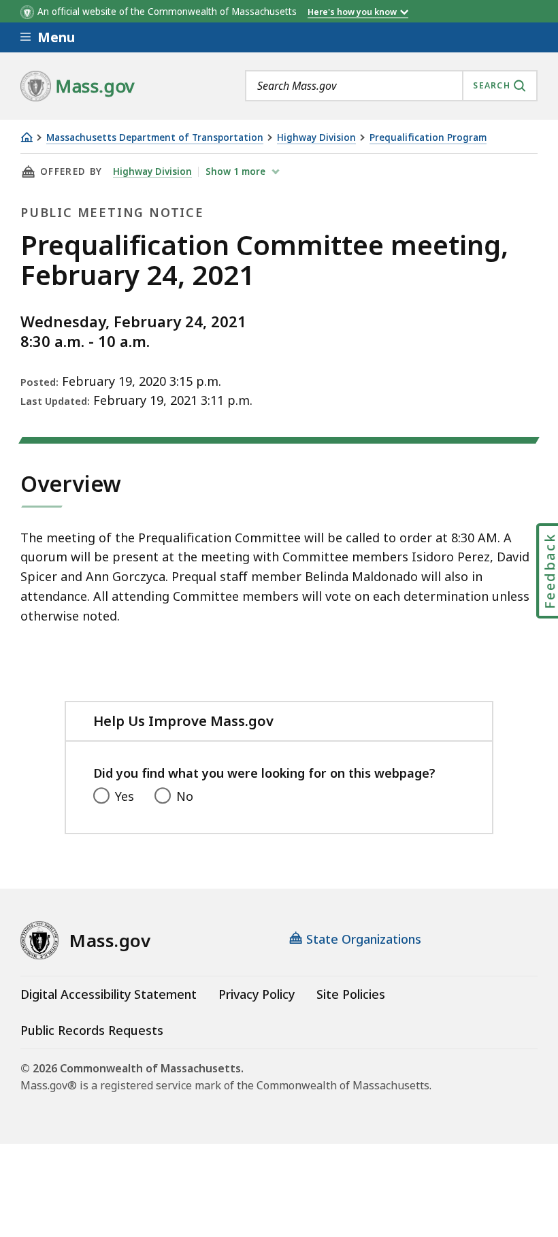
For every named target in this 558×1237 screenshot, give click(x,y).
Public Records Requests (91, 1030)
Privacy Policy (256, 994)
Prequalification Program (428, 138)
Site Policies (350, 994)
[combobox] (391, 85)
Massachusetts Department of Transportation (154, 138)
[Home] (26, 137)
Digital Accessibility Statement (108, 994)
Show (235, 171)
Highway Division (316, 138)
